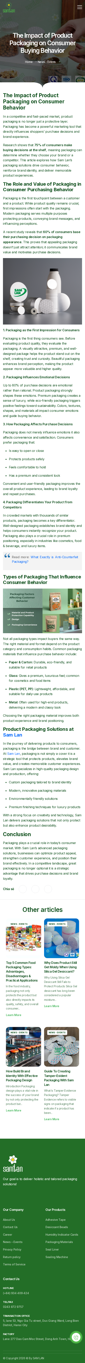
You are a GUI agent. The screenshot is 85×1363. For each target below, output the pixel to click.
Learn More (13, 1015)
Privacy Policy (12, 1249)
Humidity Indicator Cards (61, 1234)
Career (7, 1234)
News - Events (47, 61)
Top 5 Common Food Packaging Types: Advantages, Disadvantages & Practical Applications (22, 972)
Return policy (11, 1257)
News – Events (12, 1242)
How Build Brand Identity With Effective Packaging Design (22, 1075)
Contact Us (10, 1227)
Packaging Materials (59, 1242)
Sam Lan (12, 735)
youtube (24, 1195)
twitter (35, 889)
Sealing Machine (56, 1257)
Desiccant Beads (56, 1227)
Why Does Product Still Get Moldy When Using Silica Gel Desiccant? (60, 967)
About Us (9, 1219)
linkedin (48, 889)
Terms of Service (14, 1264)
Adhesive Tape (55, 1219)
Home (29, 61)
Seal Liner (52, 1249)
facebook (23, 889)
